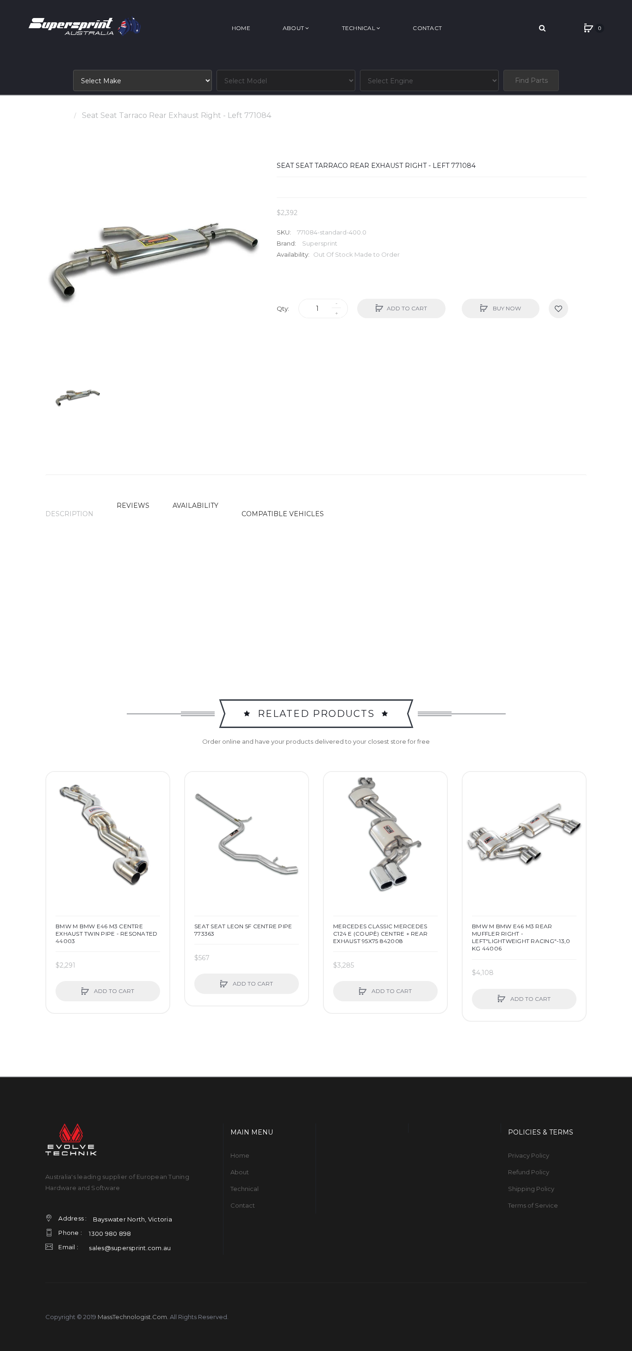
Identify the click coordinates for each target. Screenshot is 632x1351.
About (239, 1172)
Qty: (283, 308)
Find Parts (531, 80)
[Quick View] (58, 819)
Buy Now (506, 308)
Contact (242, 1205)
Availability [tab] (195, 505)
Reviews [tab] (133, 505)
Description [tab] (69, 514)
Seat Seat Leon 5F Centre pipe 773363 (243, 930)
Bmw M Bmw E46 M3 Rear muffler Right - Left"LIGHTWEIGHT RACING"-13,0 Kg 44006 (521, 937)
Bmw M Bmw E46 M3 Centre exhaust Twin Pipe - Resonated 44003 (106, 933)
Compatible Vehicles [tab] (283, 514)
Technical (244, 1188)
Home (56, 115)
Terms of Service (533, 1205)
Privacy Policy (528, 1155)
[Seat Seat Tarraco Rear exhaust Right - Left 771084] (78, 398)
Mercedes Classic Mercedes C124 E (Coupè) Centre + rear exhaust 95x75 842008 (380, 933)
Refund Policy (528, 1172)
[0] (588, 28)
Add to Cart (407, 308)
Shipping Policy (531, 1188)
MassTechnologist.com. (133, 1316)
